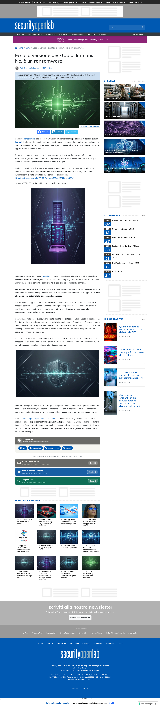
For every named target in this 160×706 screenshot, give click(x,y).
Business (102, 34)
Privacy (85, 688)
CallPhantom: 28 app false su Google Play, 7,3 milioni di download (46, 522)
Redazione (74, 643)
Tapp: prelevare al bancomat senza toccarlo (24, 521)
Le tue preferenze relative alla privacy (90, 703)
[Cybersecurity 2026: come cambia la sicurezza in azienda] (124, 147)
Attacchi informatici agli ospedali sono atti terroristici (89, 574)
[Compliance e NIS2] (124, 129)
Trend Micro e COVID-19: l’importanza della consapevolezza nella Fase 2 (45, 575)
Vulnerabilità (51, 34)
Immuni (18, 142)
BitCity (26, 633)
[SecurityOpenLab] (34, 25)
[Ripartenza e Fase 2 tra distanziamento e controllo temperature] (91, 536)
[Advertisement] (80, 592)
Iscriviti (93, 463)
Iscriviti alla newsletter (80, 617)
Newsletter (139, 34)
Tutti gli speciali (137, 81)
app (24, 448)
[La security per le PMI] (124, 92)
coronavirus (37, 448)
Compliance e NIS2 (113, 134)
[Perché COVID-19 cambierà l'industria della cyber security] (69, 562)
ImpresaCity (54, 2)
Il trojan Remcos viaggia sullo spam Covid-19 (46, 547)
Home (21, 34)
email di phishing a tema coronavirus (39, 418)
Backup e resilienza (113, 116)
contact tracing (53, 448)
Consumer (63, 34)
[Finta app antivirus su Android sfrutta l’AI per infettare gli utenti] (69, 510)
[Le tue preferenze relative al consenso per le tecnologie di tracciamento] (147, 704)
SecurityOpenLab (70, 2)
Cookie (75, 688)
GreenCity (82, 633)
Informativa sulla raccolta (57, 703)
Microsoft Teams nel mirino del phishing (68, 546)
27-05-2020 (48, 68)
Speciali (49, 643)
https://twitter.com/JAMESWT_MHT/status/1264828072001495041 (44, 178)
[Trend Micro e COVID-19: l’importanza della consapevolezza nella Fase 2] (46, 562)
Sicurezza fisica (77, 34)
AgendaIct (132, 633)
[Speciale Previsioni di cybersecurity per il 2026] (124, 165)
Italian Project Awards (115, 2)
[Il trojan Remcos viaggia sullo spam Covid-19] (46, 536)
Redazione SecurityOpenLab (29, 68)
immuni (68, 448)
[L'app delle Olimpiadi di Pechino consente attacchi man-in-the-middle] (24, 536)
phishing (46, 276)
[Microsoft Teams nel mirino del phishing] (69, 536)
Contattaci (110, 643)
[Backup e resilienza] (124, 110)
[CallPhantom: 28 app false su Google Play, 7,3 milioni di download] (46, 510)
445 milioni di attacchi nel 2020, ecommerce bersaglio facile (24, 574)
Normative (91, 34)
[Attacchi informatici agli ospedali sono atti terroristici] (91, 562)
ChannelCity (39, 2)
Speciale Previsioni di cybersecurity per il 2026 (123, 169)
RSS (121, 643)
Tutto (142, 215)
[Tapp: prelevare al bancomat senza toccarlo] (24, 510)
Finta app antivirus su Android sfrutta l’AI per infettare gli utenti (69, 521)
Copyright (86, 643)
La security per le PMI (114, 98)
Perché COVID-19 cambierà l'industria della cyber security (68, 574)
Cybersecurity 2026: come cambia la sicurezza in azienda (121, 151)
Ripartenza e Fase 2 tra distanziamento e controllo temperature (91, 548)
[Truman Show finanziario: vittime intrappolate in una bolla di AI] (91, 510)
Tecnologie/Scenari (35, 34)
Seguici (93, 481)
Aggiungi (92, 472)
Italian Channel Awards (92, 2)
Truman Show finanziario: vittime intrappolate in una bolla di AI (89, 522)
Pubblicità (98, 643)
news (28, 48)
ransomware (29, 139)
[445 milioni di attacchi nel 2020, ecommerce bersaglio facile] (24, 562)
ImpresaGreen (96, 633)
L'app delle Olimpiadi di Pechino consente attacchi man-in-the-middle (24, 548)
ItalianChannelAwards (115, 633)
